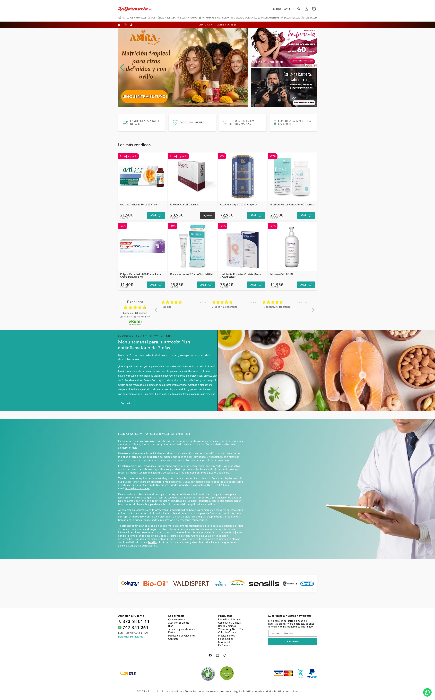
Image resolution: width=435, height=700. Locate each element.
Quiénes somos (177, 619)
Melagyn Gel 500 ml (281, 274)
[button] (299, 9)
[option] (166, 312)
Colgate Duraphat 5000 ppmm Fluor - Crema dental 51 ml (141, 275)
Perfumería (224, 645)
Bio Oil (173, 538)
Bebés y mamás (189, 17)
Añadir (153, 215)
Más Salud (310, 17)
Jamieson (187, 538)
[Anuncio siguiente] (256, 25)
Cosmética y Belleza (163, 17)
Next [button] (313, 309)
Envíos (172, 632)
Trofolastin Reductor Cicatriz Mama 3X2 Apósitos (240, 275)
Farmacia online (172, 691)
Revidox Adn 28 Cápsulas (184, 204)
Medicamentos (270, 17)
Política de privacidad (257, 691)
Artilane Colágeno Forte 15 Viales (139, 204)
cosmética (222, 538)
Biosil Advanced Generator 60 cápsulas (292, 204)
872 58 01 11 (136, 621)
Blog (170, 625)
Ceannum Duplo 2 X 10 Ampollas (238, 204)
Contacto (173, 638)
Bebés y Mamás (168, 535)
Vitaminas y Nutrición (216, 17)
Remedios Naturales (134, 17)
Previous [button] (155, 309)
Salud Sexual (292, 17)
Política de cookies (286, 691)
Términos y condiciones (181, 629)
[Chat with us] (427, 692)
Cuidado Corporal (245, 17)
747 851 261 (136, 627)
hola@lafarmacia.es (130, 636)
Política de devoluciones (182, 635)
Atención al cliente (178, 622)
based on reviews (135, 312)
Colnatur (163, 538)
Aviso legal (233, 691)
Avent (194, 535)
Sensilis (152, 542)
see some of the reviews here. (135, 316)
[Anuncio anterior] (179, 25)
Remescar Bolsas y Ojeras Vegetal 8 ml (191, 274)
